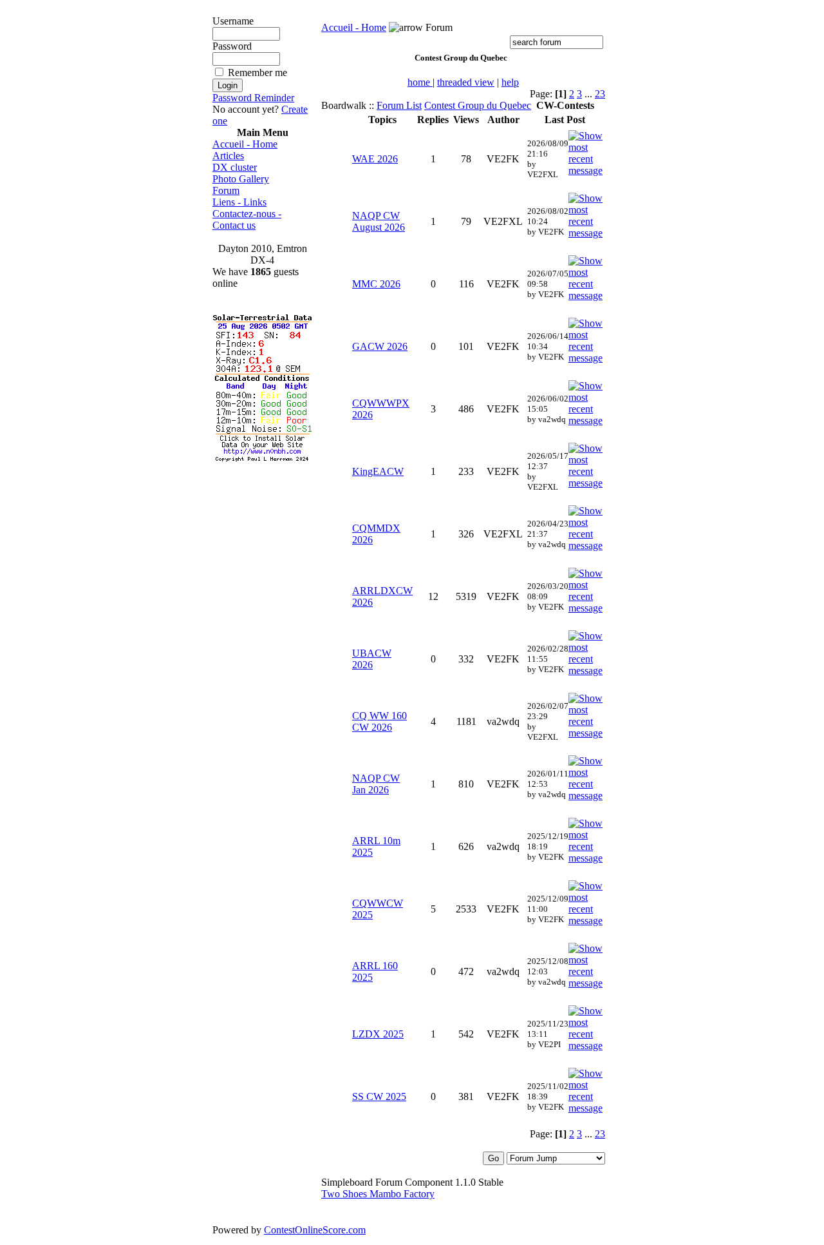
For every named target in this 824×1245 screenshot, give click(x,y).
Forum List (399, 105)
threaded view (465, 82)
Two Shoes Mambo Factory (378, 1193)
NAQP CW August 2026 (378, 221)
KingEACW (378, 471)
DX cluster (234, 167)
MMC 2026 (376, 283)
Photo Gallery (240, 178)
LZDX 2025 (378, 1033)
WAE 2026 (375, 158)
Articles (228, 155)
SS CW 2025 (379, 1096)
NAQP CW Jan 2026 (376, 784)
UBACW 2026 (371, 659)
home (420, 82)
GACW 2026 (379, 346)
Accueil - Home (244, 144)
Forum (225, 190)
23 (600, 93)
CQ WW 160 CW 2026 (379, 721)
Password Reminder (253, 97)
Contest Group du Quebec (477, 105)
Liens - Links (239, 202)
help (510, 82)
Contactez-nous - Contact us (246, 219)
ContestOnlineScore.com (315, 1229)
